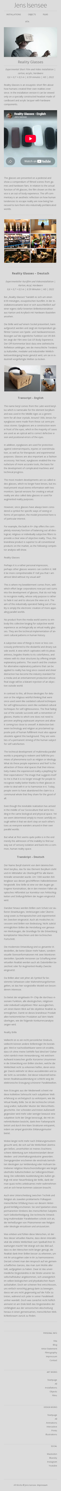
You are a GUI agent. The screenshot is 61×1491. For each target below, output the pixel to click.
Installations (14, 14)
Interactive (52, 1426)
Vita (27, 21)
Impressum (51, 1356)
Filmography (51, 1352)
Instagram (52, 1461)
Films (45, 14)
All (56, 1383)
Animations (51, 1422)
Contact (53, 1360)
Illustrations (51, 1434)
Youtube (53, 1465)
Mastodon (52, 1453)
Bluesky (53, 1457)
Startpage (52, 1379)
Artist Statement (49, 1348)
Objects (32, 14)
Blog (55, 1344)
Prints (54, 1430)
